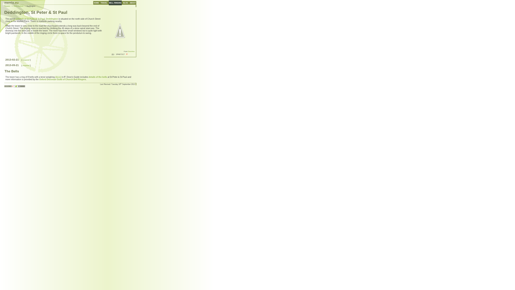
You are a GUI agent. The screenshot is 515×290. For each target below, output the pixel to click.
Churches (131, 51)
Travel (104, 3)
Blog (125, 3)
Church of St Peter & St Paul (30, 19)
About (133, 3)
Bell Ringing (115, 3)
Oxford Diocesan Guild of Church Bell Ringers (62, 79)
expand (26, 60)
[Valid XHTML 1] (9, 86)
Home (96, 3)
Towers (7, 6)
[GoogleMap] (126, 54)
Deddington (52, 19)
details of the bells (98, 77)
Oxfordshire (18, 6)
